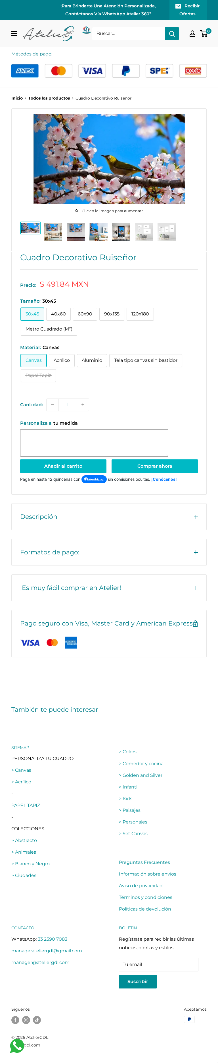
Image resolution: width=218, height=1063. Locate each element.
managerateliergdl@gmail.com (46, 950)
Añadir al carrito (63, 466)
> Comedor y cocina (141, 763)
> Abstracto (24, 840)
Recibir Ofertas (189, 9)
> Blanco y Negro (30, 863)
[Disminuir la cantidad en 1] (52, 405)
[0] (203, 33)
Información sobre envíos (147, 874)
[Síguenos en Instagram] (26, 1020)
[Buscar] (172, 33)
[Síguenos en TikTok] (37, 1020)
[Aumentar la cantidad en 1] (83, 405)
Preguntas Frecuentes (144, 862)
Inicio (17, 98)
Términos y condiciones (145, 897)
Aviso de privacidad (141, 885)
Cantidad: (31, 404)
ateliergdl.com (25, 1045)
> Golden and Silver (140, 775)
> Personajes (133, 822)
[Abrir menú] (14, 33)
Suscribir (137, 981)
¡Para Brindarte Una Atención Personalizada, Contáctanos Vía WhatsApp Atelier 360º (108, 9)
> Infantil (129, 787)
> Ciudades (23, 875)
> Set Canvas (133, 833)
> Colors (128, 751)
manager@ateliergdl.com (40, 962)
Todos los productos (49, 98)
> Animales (23, 852)
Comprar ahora (154, 466)
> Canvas (21, 770)
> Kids (125, 798)
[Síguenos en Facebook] (15, 1020)
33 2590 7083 (52, 939)
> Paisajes (130, 810)
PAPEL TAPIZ (25, 805)
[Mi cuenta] (192, 33)
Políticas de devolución (145, 909)
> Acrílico (21, 782)
